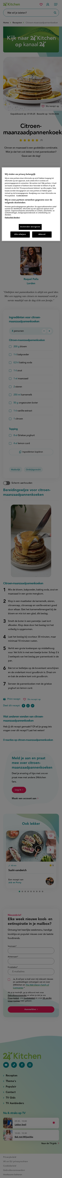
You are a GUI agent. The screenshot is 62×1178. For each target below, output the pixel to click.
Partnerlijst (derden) (12, 218)
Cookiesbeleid (21, 196)
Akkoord (41, 234)
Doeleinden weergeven (30, 227)
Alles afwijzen (20, 234)
